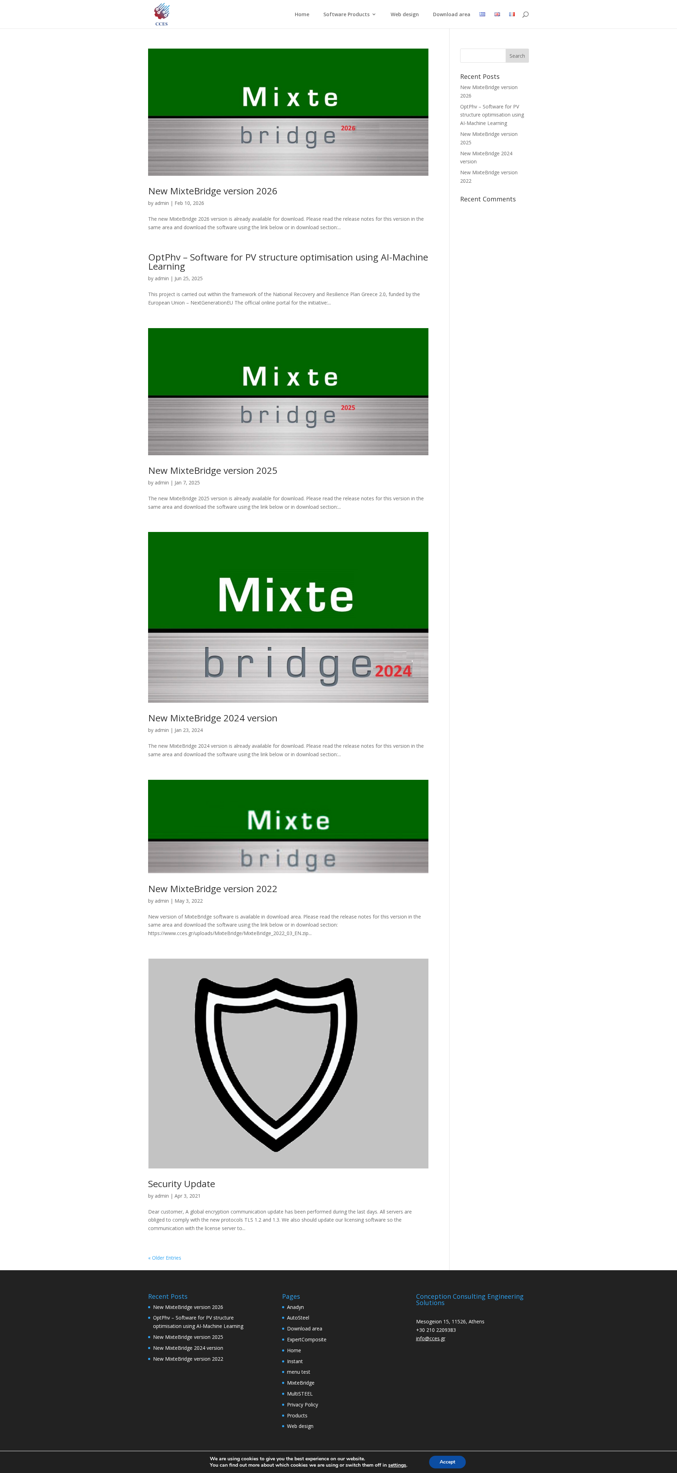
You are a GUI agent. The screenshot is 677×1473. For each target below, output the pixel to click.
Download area (451, 15)
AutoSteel (298, 1317)
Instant (295, 1361)
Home (302, 15)
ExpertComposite (307, 1339)
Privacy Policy (302, 1404)
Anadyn (295, 1307)
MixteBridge (301, 1382)
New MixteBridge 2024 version (212, 718)
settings (397, 1465)
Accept (447, 1462)
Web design (405, 15)
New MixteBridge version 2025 (212, 470)
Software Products (346, 15)
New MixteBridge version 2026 (212, 190)
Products (297, 1415)
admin (162, 203)
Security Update (181, 1183)
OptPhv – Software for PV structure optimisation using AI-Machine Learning (288, 261)
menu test (298, 1371)
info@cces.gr (430, 1338)
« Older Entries (164, 1257)
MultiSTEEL (300, 1393)
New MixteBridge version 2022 (212, 888)
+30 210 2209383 (436, 1330)
